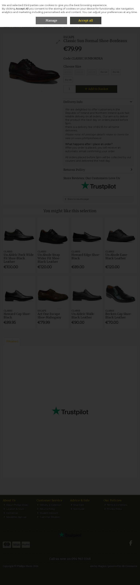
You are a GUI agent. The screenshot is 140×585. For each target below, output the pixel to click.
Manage (51, 20)
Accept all (85, 20)
